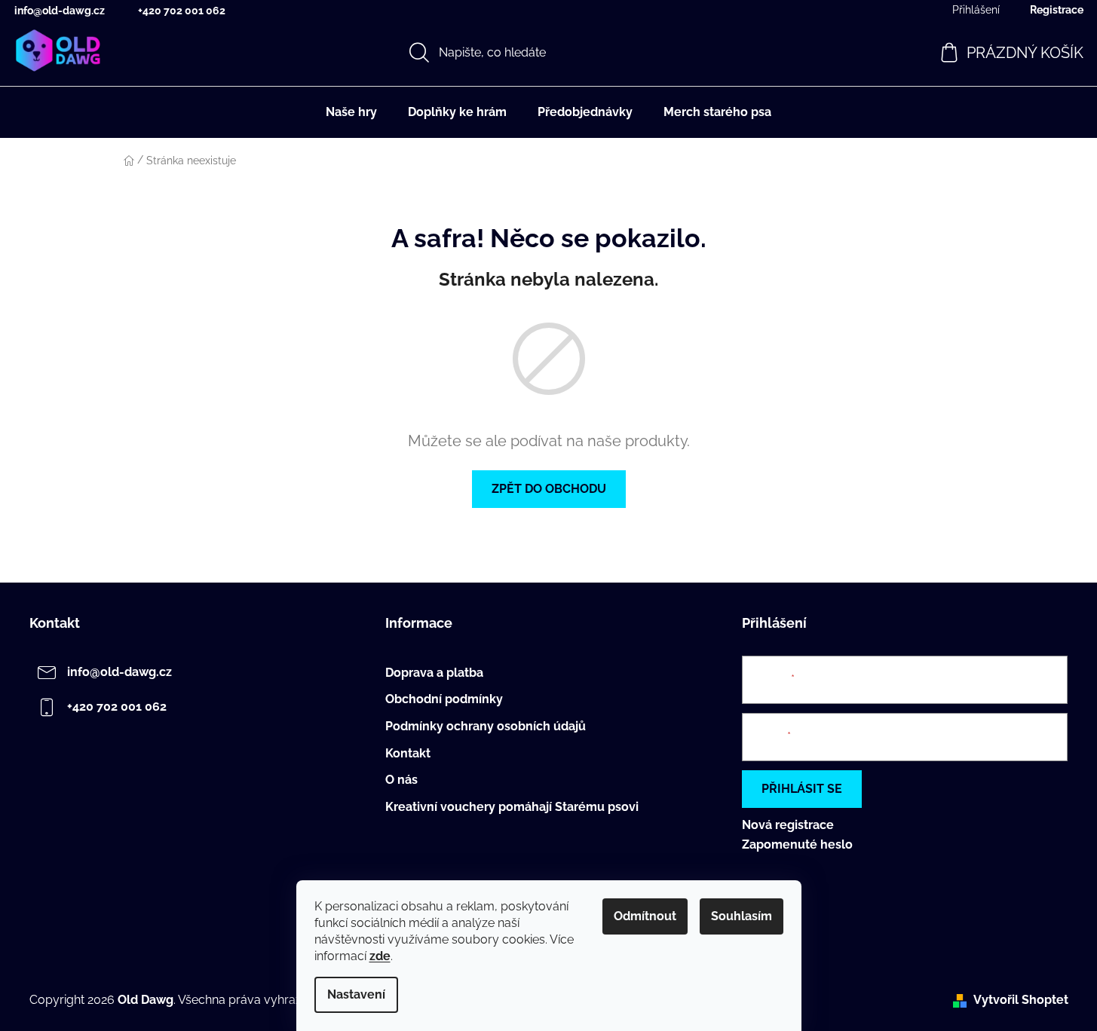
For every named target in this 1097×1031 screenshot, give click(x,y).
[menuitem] (351, 112)
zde (380, 956)
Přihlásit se (801, 789)
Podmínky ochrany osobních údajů (485, 726)
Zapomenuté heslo (797, 844)
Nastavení (356, 994)
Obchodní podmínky (444, 699)
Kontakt (408, 753)
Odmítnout (645, 916)
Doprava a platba (434, 673)
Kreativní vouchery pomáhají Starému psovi (512, 807)
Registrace (1056, 10)
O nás (401, 780)
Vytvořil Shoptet (1020, 1000)
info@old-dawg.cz (59, 11)
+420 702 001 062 (181, 11)
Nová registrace (788, 825)
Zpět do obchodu (549, 489)
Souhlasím (741, 916)
